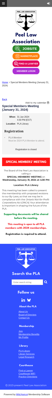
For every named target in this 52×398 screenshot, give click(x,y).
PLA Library (24, 351)
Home (5, 82)
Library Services (27, 354)
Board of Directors (27, 315)
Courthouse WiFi (27, 374)
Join (21, 331)
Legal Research (26, 357)
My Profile (23, 337)
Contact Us (24, 318)
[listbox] (37, 102)
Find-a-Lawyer (26, 370)
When (12, 117)
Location (10, 124)
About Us (23, 311)
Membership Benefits (29, 334)
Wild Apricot (22, 394)
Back (4, 99)
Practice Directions (28, 377)
